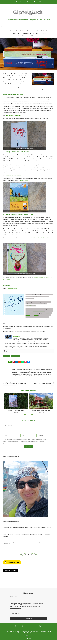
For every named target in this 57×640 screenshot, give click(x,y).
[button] (6, 404)
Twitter (47, 313)
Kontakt (49, 631)
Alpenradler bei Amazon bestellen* (14, 175)
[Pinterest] (25, 554)
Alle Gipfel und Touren (14, 631)
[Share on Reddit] (19, 362)
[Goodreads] (4, 351)
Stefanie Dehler (21, 35)
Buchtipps (6, 355)
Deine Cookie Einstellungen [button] (10, 570)
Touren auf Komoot (35, 631)
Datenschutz (29, 632)
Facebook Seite (29, 313)
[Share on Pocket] (25, 362)
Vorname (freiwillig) (14, 596)
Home (17, 1)
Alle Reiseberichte (25, 631)
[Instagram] (21, 554)
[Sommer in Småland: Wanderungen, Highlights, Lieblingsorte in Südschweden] (41, 401)
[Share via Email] (28, 362)
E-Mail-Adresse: (13, 611)
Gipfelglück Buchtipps (20, 30)
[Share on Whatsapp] (22, 362)
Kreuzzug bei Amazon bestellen (13, 115)
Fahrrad (26, 1)
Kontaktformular (31, 305)
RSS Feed (36, 315)
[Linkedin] (6, 351)
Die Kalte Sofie (34, 237)
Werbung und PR (21, 632)
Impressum (36, 632)
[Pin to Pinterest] (14, 362)
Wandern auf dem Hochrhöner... (16, 410)
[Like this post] (10, 362)
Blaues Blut (46, 237)
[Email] (32, 554)
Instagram (28, 315)
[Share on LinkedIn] (16, 362)
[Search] (55, 26)
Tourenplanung (15, 355)
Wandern (21, 1)
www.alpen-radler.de (23, 180)
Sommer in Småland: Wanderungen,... (41, 410)
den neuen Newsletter (38, 311)
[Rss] (35, 626)
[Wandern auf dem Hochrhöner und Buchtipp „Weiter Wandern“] (16, 401)
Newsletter (31, 1)
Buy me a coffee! (37, 1)
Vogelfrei (40, 237)
